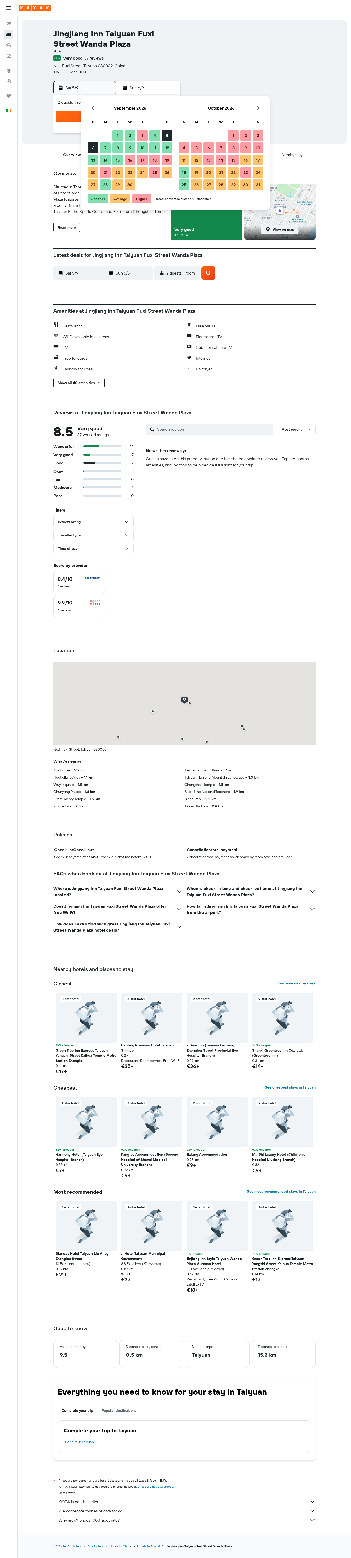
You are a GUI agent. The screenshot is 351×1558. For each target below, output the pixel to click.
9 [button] (130, 147)
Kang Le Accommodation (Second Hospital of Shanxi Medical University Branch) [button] (149, 1159)
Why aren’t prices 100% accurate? (89, 1520)
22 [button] (117, 172)
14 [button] (105, 160)
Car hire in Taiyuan (79, 1441)
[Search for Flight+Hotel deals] (8, 56)
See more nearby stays (296, 983)
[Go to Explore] (8, 70)
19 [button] (167, 160)
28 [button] (105, 184)
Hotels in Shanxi (148, 1546)
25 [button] (154, 172)
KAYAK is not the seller (78, 1501)
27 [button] (93, 184)
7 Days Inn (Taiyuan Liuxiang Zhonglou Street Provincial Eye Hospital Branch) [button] (212, 1050)
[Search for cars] (8, 45)
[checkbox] (79, 582)
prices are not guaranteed (155, 1486)
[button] (8, 8)
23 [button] (130, 172)
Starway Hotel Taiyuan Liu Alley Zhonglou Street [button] (82, 1256)
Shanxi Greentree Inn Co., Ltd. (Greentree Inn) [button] (277, 1053)
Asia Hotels (95, 1546)
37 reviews (94, 58)
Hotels (76, 1546)
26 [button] (167, 172)
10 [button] (142, 147)
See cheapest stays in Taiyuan (290, 1087)
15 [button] (118, 160)
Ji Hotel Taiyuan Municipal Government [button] (143, 1256)
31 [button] (258, 184)
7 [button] (105, 147)
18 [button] (155, 160)
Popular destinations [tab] (118, 1410)
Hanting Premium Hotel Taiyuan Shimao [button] (147, 1048)
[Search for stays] (8, 34)
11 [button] (154, 147)
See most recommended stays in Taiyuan (281, 1191)
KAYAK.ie (59, 1546)
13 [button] (93, 160)
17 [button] (142, 160)
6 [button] (93, 147)
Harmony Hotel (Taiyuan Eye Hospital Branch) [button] (79, 1157)
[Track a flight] (8, 81)
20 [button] (93, 172)
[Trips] (8, 96)
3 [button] (142, 135)
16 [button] (130, 160)
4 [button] (155, 135)
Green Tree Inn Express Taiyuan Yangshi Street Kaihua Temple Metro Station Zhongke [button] (86, 1055)
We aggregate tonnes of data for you (92, 1510)
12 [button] (167, 147)
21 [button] (105, 172)
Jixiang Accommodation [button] (207, 1154)
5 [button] (167, 135)
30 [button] (130, 184)
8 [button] (118, 147)
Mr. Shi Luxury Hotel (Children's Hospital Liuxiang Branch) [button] (278, 1157)
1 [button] (117, 135)
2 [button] (130, 135)
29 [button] (117, 184)
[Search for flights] (8, 23)
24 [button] (142, 172)
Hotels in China (120, 1546)
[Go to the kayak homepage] (35, 8)
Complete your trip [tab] (77, 1410)
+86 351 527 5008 (69, 71)
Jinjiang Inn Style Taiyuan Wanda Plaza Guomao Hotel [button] (214, 1261)
